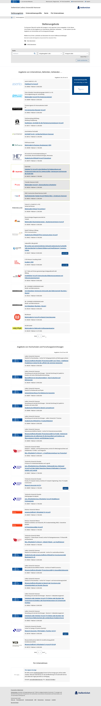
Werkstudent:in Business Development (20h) (38, 145)
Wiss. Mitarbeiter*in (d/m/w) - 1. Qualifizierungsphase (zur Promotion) (46, 453)
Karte (46, 13)
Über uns (13, 699)
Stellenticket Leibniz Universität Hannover (25, 7)
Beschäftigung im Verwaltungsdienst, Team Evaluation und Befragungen (42, 379)
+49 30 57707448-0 (50, 679)
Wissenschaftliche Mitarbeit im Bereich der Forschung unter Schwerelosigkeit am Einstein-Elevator (43, 584)
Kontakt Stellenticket (78, 1)
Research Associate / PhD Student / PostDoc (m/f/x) (40, 631)
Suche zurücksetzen (82, 60)
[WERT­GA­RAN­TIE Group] (81, 89)
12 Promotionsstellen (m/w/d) (34, 527)
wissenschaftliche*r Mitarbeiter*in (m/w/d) (38, 512)
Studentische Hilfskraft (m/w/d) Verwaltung (38, 158)
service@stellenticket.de (36, 679)
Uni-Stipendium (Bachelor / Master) (35, 306)
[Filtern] (35, 53)
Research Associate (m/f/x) (33, 485)
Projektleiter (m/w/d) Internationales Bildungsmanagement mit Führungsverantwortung (44, 277)
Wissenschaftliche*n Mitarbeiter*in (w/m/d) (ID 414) (40, 644)
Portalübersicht (20, 699)
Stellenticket (14, 692)
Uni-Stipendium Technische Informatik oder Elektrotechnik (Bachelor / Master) (46, 292)
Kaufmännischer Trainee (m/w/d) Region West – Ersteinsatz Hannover (46, 196)
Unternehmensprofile (34, 13)
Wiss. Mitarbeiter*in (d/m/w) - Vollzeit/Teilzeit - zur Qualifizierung (44, 542)
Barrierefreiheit (14, 702)
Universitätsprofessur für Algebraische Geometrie (40, 393)
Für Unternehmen (57, 13)
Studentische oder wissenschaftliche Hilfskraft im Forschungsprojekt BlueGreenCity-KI (45, 556)
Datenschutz (41, 699)
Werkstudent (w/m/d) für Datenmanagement (38, 97)
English (88, 1)
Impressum (47, 699)
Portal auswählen (66, 1)
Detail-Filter (83, 57)
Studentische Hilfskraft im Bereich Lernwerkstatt (39, 408)
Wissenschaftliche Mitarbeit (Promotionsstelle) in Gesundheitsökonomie (46, 570)
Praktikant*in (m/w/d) (31, 84)
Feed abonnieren (31, 41)
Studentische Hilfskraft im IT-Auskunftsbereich (39, 421)
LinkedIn (54, 699)
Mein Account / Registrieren (52, 1)
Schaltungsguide (29, 699)
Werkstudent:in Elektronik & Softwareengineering (39, 328)
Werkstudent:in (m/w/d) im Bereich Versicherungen (40, 317)
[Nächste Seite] (45, 336)
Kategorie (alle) (69, 53)
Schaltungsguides (38, 672)
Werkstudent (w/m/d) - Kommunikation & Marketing (40, 185)
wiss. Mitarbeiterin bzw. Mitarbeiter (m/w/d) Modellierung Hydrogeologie (42, 500)
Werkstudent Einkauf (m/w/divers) (35, 209)
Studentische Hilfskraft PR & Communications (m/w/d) (41, 235)
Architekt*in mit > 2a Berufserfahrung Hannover (39, 134)
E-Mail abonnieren (31, 44)
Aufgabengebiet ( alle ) (45, 53)
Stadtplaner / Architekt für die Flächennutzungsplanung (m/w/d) (44, 123)
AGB (35, 699)
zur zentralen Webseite (27, 1)
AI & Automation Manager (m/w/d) (35, 110)
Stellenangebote (17, 13)
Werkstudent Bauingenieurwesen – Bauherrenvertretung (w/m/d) (44, 222)
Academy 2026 (29, 262)
